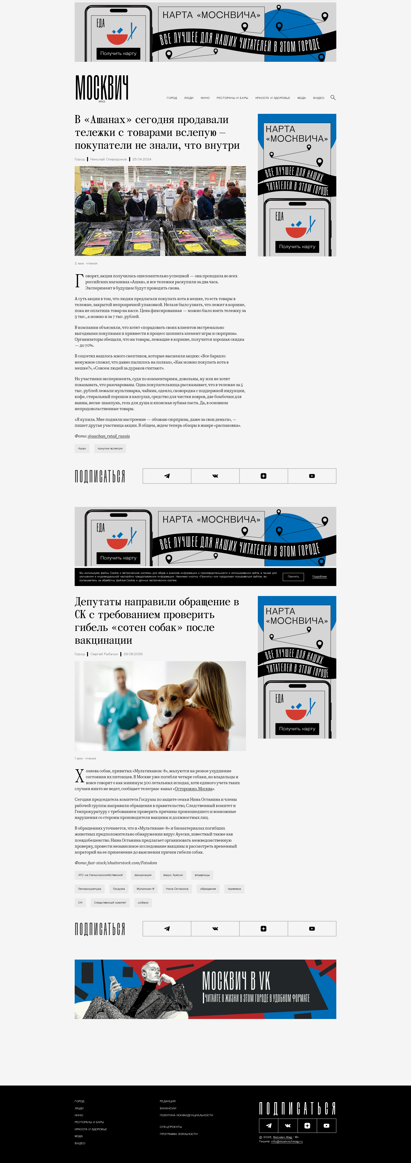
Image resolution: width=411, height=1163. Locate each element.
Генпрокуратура (89, 889)
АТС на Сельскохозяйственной (100, 875)
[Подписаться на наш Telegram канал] (167, 476)
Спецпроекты (171, 1127)
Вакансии (168, 1108)
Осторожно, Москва (193, 788)
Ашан (82, 448)
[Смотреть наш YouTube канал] (312, 476)
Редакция (168, 1101)
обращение (208, 889)
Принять (293, 577)
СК (80, 902)
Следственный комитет (110, 902)
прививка (234, 889)
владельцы (202, 875)
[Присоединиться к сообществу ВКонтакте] (215, 476)
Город (80, 159)
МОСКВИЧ (102, 87)
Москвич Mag (283, 1137)
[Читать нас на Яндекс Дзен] (264, 476)
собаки (143, 902)
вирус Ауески (173, 875)
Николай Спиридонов (108, 159)
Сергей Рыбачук (104, 654)
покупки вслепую (110, 448)
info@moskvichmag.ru (287, 1141)
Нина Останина (177, 889)
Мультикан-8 (145, 889)
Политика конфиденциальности (186, 1115)
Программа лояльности (179, 1134)
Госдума (119, 889)
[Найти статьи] (333, 98)
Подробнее (319, 577)
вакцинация (143, 875)
